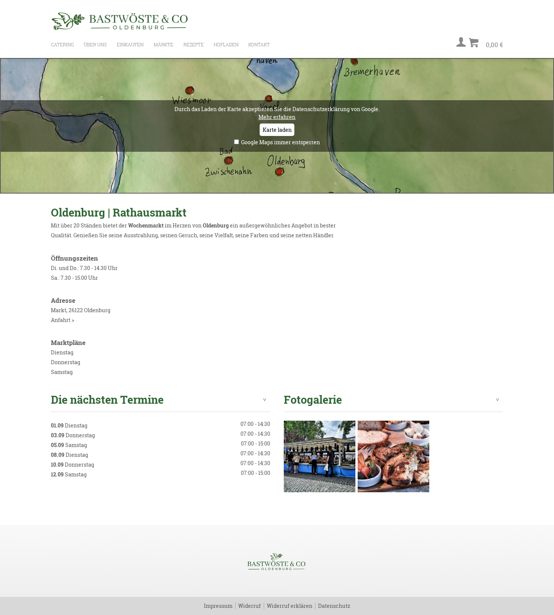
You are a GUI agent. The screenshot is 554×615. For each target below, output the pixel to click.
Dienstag (62, 352)
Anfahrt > (62, 320)
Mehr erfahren (277, 117)
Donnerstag (65, 362)
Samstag (62, 371)
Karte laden (277, 129)
